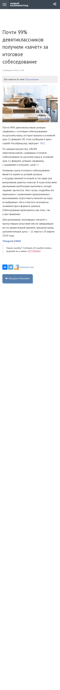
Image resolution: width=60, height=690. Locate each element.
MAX (18, 241)
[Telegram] (10, 267)
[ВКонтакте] (5, 267)
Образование (32, 79)
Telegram (8, 241)
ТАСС (42, 143)
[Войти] (54, 4)
